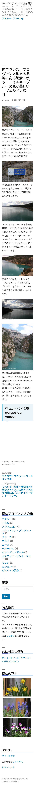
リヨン (5, 562)
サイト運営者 (8, 756)
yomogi (6, 100)
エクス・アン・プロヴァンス (16, 532)
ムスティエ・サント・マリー (16, 557)
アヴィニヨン (9, 526)
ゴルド (5, 540)
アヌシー (6, 18)
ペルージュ (8, 548)
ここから (10, 635)
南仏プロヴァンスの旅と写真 (17, 3)
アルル (16, 18)
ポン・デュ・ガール (13, 552)
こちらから (18, 761)
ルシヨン (7, 566)
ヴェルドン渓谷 (9, 464)
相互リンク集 (8, 767)
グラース (7, 537)
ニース (5, 544)
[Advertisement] (17, 40)
